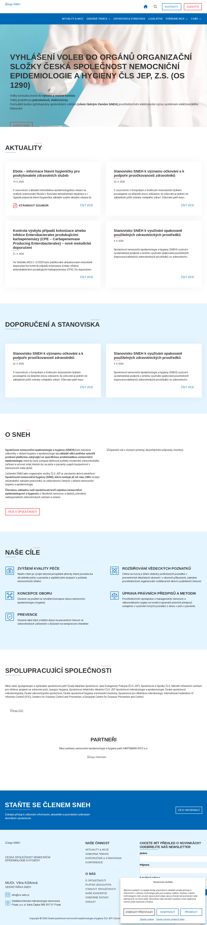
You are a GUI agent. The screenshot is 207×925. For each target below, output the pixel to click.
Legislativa (155, 18)
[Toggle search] (155, 7)
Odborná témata (97, 18)
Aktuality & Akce (72, 18)
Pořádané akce (175, 18)
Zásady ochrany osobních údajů (170, 919)
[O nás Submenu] (200, 18)
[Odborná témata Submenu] (109, 18)
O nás (194, 18)
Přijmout (191, 912)
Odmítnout (167, 912)
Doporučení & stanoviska (129, 18)
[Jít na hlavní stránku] (145, 7)
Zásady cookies (147, 919)
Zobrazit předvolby (139, 912)
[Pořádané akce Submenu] (186, 18)
